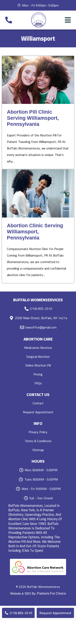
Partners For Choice (51, 593)
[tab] (38, 528)
